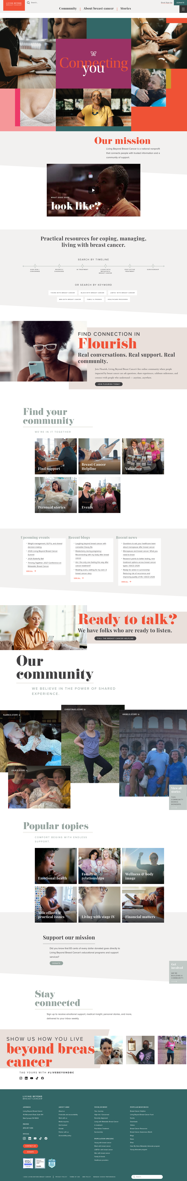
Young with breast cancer (63, 293)
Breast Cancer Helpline (138, 1111)
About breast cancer (99, 8)
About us (62, 1111)
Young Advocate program (138, 1149)
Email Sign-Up (166, 2)
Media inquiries (64, 1122)
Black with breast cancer (92, 293)
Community (68, 8)
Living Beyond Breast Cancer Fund (141, 1114)
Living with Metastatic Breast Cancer (106, 1122)
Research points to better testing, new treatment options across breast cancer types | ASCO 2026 (139, 562)
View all (29, 571)
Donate (180, 2)
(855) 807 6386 (28, 1128)
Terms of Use (75, 1177)
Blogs (132, 1135)
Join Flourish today (109, 384)
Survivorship (98, 1132)
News (132, 1139)
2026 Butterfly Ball (36, 558)
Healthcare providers (118, 299)
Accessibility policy (65, 1135)
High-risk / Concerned (101, 1114)
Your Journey (98, 1111)
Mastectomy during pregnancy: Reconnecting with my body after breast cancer (92, 555)
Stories (125, 8)
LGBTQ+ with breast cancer (122, 293)
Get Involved (63, 1125)
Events (132, 1118)
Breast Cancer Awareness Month (141, 1132)
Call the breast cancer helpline (115, 638)
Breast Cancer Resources (138, 1128)
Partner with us (64, 1132)
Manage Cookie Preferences (104, 1177)
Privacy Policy (61, 1177)
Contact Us (30, 1146)
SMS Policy (86, 1177)
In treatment (98, 1125)
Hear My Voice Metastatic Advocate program (145, 1146)
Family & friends (94, 299)
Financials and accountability (68, 1114)
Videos (132, 1125)
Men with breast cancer (70, 299)
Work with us (63, 1118)
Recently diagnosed (101, 1118)
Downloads (134, 1122)
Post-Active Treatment (101, 1128)
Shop (132, 1142)
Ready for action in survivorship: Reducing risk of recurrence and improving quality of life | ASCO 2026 (139, 573)
